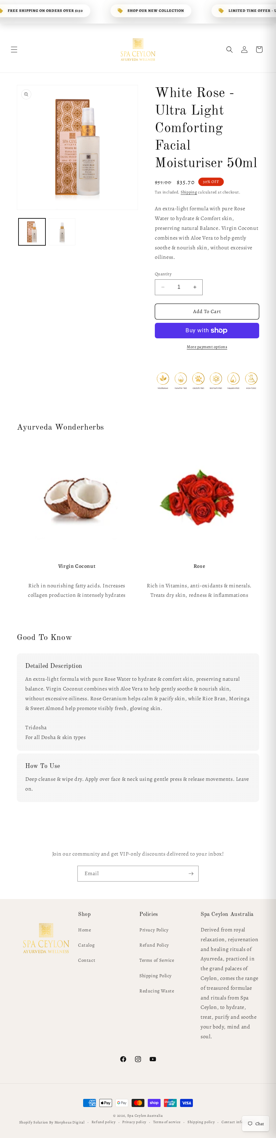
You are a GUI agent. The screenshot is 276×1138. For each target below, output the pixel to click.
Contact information (239, 1122)
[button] (14, 49)
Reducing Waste (156, 991)
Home (84, 930)
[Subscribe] (190, 874)
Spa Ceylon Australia (145, 1115)
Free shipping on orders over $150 (45, 10)
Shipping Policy (155, 976)
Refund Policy (154, 945)
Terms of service (167, 1122)
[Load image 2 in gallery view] (62, 231)
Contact (86, 960)
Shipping (189, 192)
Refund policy (104, 1122)
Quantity (163, 274)
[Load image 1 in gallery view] (32, 231)
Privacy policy (134, 1122)
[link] (77, 498)
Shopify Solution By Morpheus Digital (52, 1122)
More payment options (207, 346)
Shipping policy (201, 1122)
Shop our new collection (156, 10)
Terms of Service (156, 960)
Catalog (86, 945)
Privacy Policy (153, 930)
